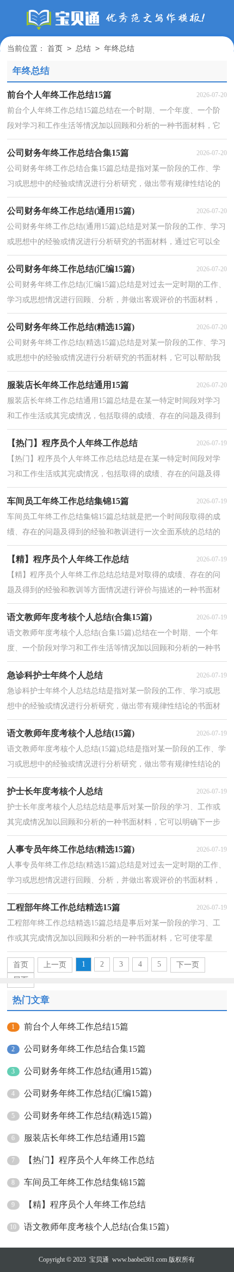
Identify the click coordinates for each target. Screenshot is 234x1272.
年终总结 (119, 48)
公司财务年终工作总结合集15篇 (85, 1048)
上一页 (55, 965)
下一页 (187, 965)
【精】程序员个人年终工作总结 (85, 1204)
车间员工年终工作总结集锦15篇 (85, 1182)
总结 (83, 48)
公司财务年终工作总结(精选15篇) (87, 1115)
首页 (55, 48)
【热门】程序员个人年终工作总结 (89, 1160)
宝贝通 (99, 1259)
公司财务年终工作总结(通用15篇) (87, 1071)
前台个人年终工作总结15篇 (76, 1026)
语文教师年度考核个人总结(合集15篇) (96, 1226)
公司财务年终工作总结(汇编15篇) (87, 1093)
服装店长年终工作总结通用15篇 (85, 1137)
